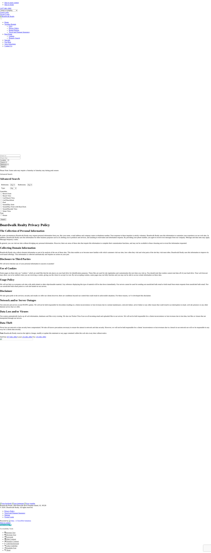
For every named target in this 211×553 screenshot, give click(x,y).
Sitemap (7, 515)
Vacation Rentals (10, 24)
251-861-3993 (41, 337)
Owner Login (4, 14)
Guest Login (4, 12)
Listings (11, 36)
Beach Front (7, 194)
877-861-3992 (12, 337)
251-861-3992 (27, 337)
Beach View (7, 196)
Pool (4, 202)
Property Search (14, 38)
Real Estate (8, 34)
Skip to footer (9, 5)
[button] (105, 149)
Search (3, 166)
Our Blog (7, 42)
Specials (7, 40)
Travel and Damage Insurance (19, 32)
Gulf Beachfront (8, 200)
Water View (7, 211)
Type (2, 213)
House (5, 215)
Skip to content (5, 523)
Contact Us (8, 46)
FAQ (10, 26)
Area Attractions (10, 44)
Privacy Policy (14, 28)
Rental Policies (14, 30)
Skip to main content (11, 3)
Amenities (3, 191)
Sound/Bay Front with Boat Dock (14, 207)
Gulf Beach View (9, 198)
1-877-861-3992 (5, 8)
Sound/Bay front (8, 205)
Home (6, 22)
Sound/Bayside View (10, 209)
